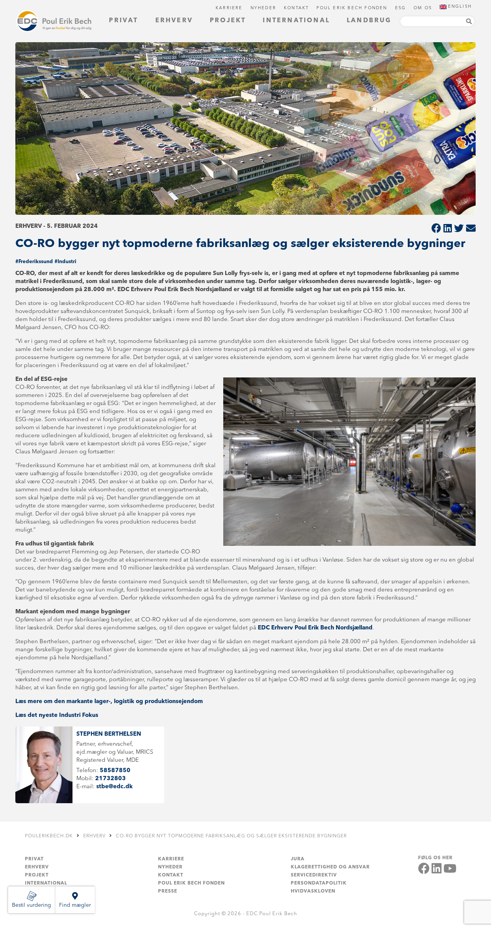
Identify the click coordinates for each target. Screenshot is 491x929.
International (296, 21)
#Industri (65, 261)
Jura (298, 859)
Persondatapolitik (319, 883)
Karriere (229, 8)
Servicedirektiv (314, 875)
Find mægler (75, 905)
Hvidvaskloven (313, 891)
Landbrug (369, 21)
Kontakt (296, 8)
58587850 (115, 771)
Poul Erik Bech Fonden (351, 8)
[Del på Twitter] (459, 229)
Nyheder (263, 8)
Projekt (228, 21)
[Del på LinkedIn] (447, 229)
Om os (423, 8)
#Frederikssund (34, 261)
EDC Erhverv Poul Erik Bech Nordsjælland (315, 628)
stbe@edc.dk (114, 787)
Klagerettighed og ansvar (330, 867)
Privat (123, 21)
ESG (400, 8)
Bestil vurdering (31, 905)
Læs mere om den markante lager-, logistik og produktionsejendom (109, 702)
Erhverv (174, 21)
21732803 (110, 779)
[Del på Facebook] (436, 229)
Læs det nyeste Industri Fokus (56, 715)
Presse (167, 891)
